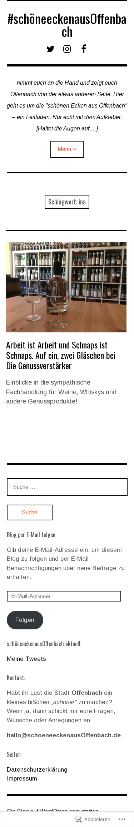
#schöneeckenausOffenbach (67, 24)
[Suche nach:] (67, 487)
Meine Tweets (26, 658)
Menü (64, 149)
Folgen (24, 619)
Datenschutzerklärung (37, 769)
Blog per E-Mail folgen (31, 534)
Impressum (22, 778)
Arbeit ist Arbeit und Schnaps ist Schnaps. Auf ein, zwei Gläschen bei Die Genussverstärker (60, 355)
